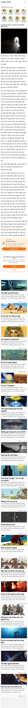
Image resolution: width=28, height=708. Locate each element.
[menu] (25, 2)
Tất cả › (25, 7)
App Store (14, 266)
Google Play (14, 270)
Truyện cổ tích (6, 2)
